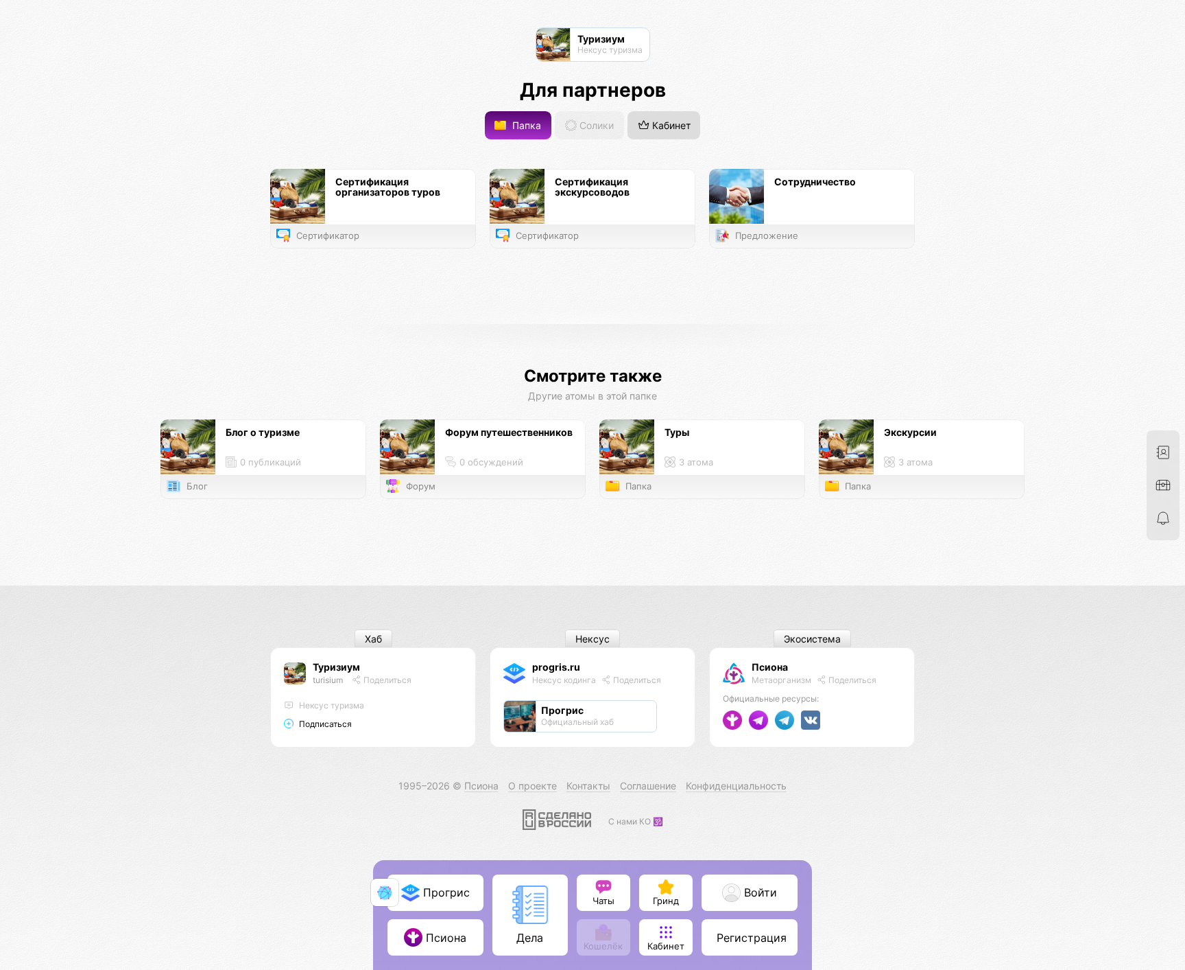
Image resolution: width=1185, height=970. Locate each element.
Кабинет (670, 125)
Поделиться (386, 680)
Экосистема (812, 639)
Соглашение (648, 786)
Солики (595, 125)
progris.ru (556, 667)
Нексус (592, 639)
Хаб (373, 639)
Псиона (770, 667)
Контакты (588, 786)
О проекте (532, 786)
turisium (328, 680)
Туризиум (336, 667)
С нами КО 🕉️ (635, 821)
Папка (525, 125)
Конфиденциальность (736, 786)
